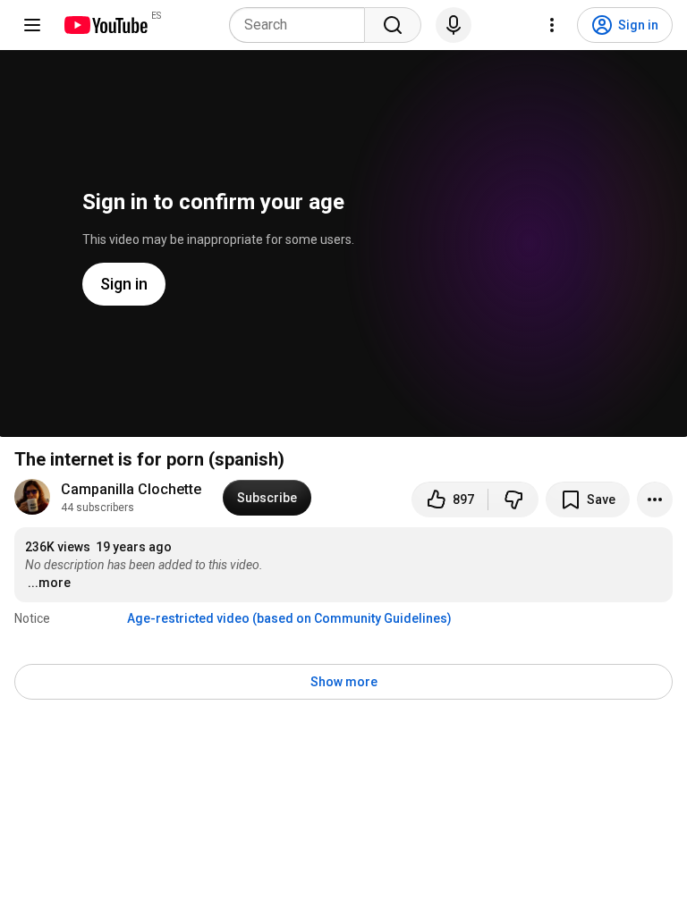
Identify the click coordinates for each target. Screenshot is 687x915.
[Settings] (552, 25)
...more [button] (49, 582)
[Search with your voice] (453, 25)
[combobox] (302, 25)
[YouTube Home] (105, 25)
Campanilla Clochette (131, 489)
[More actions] (655, 499)
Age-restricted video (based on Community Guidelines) (289, 618)
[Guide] (32, 25)
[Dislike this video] (513, 499)
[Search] (392, 25)
